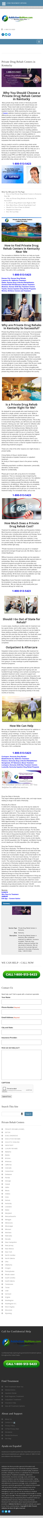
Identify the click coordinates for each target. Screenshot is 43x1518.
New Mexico (9, 1249)
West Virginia (9, 1307)
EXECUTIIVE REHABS (12, 1139)
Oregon (8, 1268)
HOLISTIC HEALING (12, 1142)
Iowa (7, 1197)
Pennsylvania (9, 1271)
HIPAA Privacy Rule (12, 1429)
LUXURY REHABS (11, 1148)
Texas (7, 1287)
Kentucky (8, 1203)
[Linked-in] (9, 1511)
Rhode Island (9, 1274)
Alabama (8, 1152)
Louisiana (8, 1207)
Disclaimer (8, 1432)
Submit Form (6, 1096)
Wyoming (8, 1313)
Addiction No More (14, 1504)
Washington (9, 1300)
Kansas (7, 1200)
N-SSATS (5, 892)
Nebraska (8, 1236)
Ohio (6, 1261)
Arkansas (8, 1161)
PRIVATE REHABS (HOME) (14, 1129)
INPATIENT (9, 1145)
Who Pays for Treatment (10, 894)
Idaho (7, 1187)
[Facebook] (3, 34)
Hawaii (7, 1184)
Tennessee (9, 1284)
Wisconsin (8, 1310)
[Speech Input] (22, 1114)
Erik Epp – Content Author (11, 898)
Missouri (8, 1229)
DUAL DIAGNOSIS (11, 1135)
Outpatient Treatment (13, 1399)
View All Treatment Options (15, 1406)
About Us (8, 1419)
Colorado (8, 1168)
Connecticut (9, 1171)
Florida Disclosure (11, 1435)
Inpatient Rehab (10, 1393)
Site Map (8, 1438)
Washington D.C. (11, 1303)
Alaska (7, 1155)
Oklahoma (8, 1265)
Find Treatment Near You (14, 1387)
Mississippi (9, 1226)
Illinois (7, 1190)
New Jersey (9, 1245)
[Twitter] (6, 34)
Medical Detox (10, 1390)
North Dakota (10, 1258)
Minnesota (9, 1223)
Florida (7, 1177)
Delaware (8, 1174)
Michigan (8, 1219)
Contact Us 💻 (10, 1422)
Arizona (7, 1158)
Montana (8, 1232)
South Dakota (10, 1281)
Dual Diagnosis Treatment (14, 1396)
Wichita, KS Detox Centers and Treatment (16, 291)
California (8, 1165)
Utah (6, 1291)
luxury (5, 113)
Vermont (8, 1294)
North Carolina (10, 1255)
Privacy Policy (10, 1426)
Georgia (8, 1181)
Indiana (7, 1194)
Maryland (8, 1213)
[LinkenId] (9, 34)
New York (8, 1252)
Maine (7, 1210)
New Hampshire (11, 1242)
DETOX (7, 1132)
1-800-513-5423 (22, 163)
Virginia (7, 1297)
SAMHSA (5, 896)
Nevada (8, 1239)
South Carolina (10, 1278)
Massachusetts (10, 1216)
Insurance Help (10, 1403)
